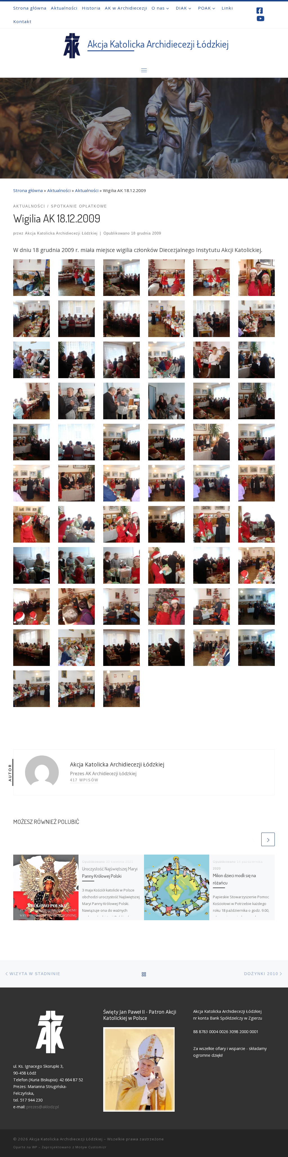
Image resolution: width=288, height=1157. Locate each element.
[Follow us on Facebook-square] (259, 10)
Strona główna (28, 190)
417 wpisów (84, 780)
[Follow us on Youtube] (260, 18)
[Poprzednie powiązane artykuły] (253, 839)
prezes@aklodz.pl (43, 1106)
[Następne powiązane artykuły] (268, 839)
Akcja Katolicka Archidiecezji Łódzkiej (61, 233)
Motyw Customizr (91, 1147)
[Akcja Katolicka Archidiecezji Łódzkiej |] (71, 43)
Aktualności (59, 190)
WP (34, 1147)
